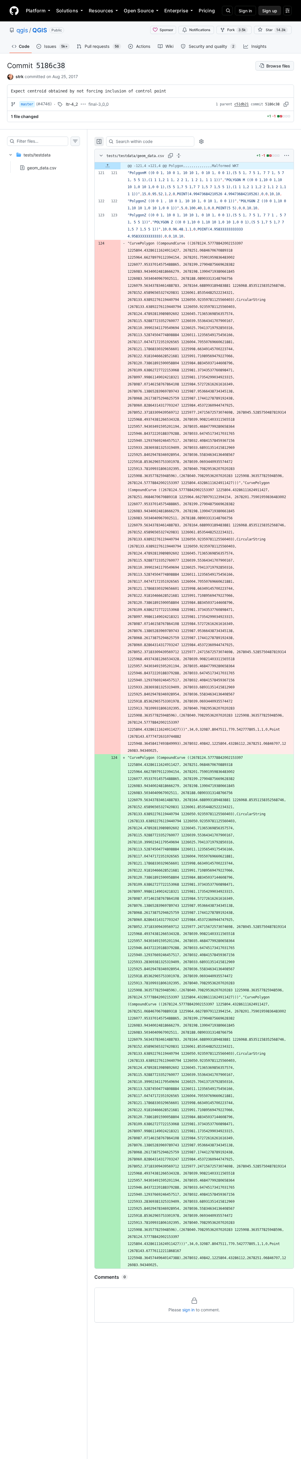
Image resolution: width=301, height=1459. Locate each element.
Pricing (207, 11)
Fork (236, 30)
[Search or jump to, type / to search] (227, 10)
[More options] (286, 155)
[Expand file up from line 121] (108, 165)
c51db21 (241, 104)
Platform (36, 11)
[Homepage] (14, 10)
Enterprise (176, 11)
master (27, 104)
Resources (101, 11)
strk (20, 76)
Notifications (199, 30)
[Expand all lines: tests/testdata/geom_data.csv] (179, 155)
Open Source (139, 11)
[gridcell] (194, 165)
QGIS (39, 30)
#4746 (44, 103)
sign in (188, 1309)
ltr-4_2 (72, 104)
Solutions (67, 11)
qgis (22, 30)
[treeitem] (43, 159)
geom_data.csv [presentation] (41, 167)
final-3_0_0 (98, 104)
